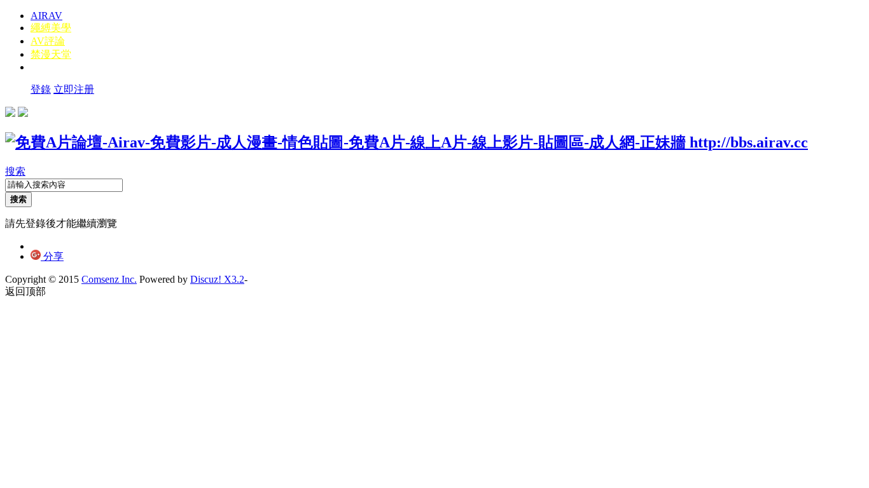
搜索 (15, 171)
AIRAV (46, 15)
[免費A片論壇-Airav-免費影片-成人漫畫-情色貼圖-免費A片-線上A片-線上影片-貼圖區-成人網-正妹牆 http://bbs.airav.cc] (406, 142)
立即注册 (73, 89)
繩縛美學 (51, 27)
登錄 (41, 89)
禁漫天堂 (51, 54)
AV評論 (48, 41)
